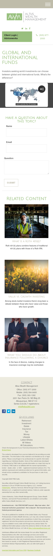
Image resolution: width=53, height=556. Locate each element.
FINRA (4, 487)
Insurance (26, 428)
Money (26, 434)
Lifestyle (26, 437)
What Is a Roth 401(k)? (26, 241)
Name (9, 126)
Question (8, 158)
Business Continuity (34, 550)
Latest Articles (27, 439)
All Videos (26, 442)
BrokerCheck (6, 450)
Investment (26, 423)
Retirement (26, 420)
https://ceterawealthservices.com (39, 528)
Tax (26, 431)
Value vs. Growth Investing (26, 296)
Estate (26, 426)
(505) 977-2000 (44, 36)
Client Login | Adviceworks (11, 36)
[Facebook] (29, 28)
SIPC (8, 487)
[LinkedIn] (26, 28)
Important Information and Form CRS (14, 550)
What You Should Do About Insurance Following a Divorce (26, 356)
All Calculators (26, 445)
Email (9, 142)
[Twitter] (22, 28)
